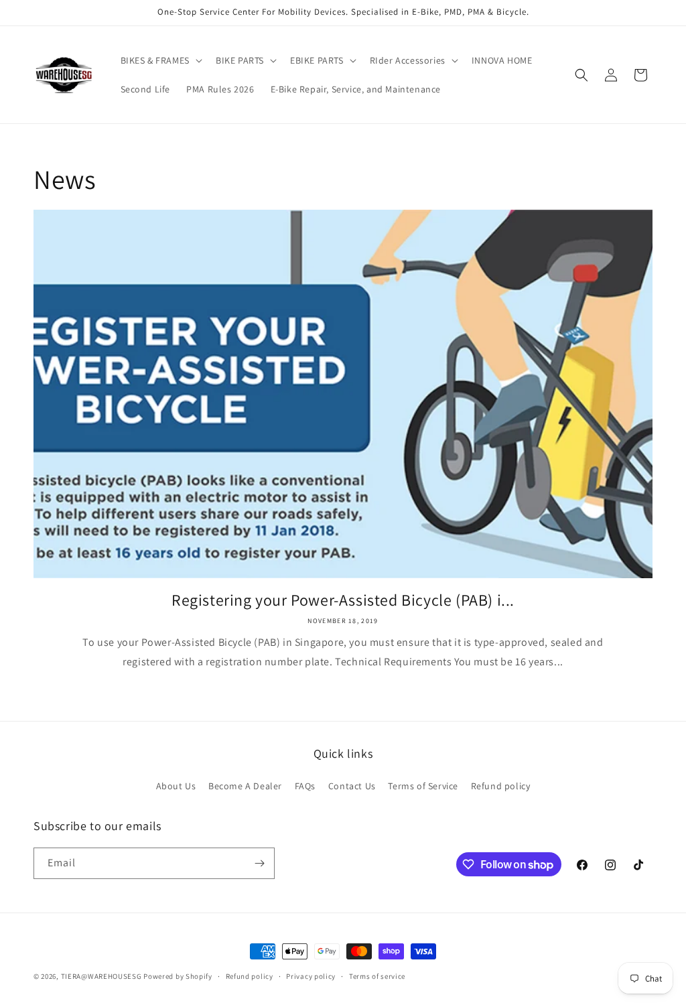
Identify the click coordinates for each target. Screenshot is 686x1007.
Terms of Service (423, 786)
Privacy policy (311, 976)
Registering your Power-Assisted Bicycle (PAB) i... (343, 600)
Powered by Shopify (177, 976)
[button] (160, 60)
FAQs (305, 786)
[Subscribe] (259, 863)
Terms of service (377, 976)
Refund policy (501, 786)
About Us (176, 786)
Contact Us (352, 786)
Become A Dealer (245, 786)
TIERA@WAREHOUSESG (101, 976)
